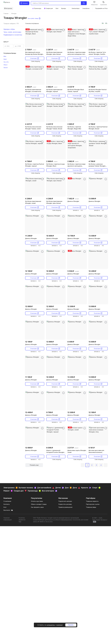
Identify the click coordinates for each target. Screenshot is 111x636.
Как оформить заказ (37, 507)
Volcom (6, 67)
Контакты (7, 504)
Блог (5, 507)
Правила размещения (65, 507)
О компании (7, 501)
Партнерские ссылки (92, 504)
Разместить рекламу (65, 504)
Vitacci (5, 64)
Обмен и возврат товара (38, 504)
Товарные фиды (91, 507)
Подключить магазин (65, 501)
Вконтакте (7, 510)
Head (5, 59)
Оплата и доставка (37, 501)
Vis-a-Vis (6, 62)
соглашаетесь (51, 625)
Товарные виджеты (92, 501)
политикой (59, 625)
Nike (5, 56)
